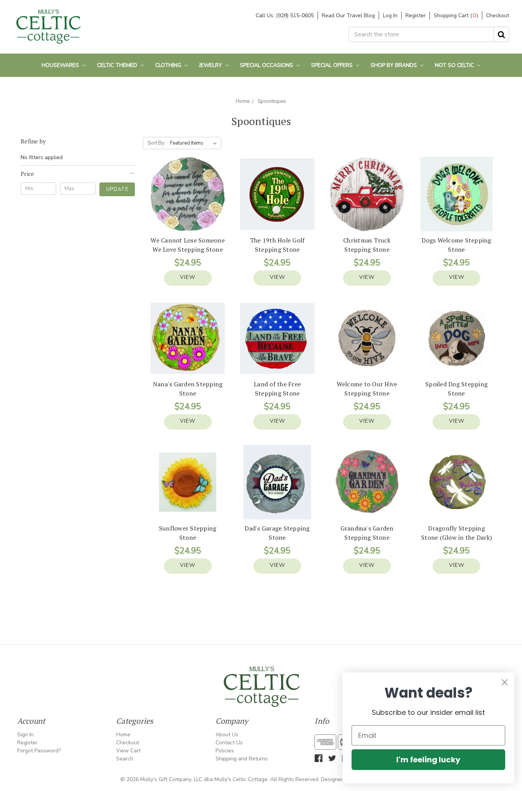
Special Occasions (267, 65)
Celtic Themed (118, 65)
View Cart (128, 750)
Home (243, 101)
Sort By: (156, 143)
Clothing (169, 65)
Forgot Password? (39, 750)
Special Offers (332, 65)
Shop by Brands (394, 65)
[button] (78, 173)
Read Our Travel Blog (348, 15)
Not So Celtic (455, 65)
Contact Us (229, 742)
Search (124, 758)
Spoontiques (272, 101)
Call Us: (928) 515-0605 (285, 15)
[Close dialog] (504, 682)
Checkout (497, 15)
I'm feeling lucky (428, 759)
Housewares (61, 65)
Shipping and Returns (242, 758)
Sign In (25, 734)
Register (415, 15)
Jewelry (211, 65)
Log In (390, 15)
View (187, 277)
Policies (225, 750)
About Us (227, 734)
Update (117, 189)
